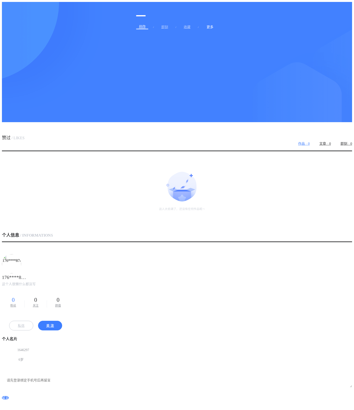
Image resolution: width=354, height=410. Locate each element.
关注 (36, 302)
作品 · (304, 143)
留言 (5, 398)
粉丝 (13, 302)
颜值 (58, 302)
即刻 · (346, 143)
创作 (142, 26)
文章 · (325, 143)
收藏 (187, 27)
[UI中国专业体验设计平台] (141, 10)
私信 (21, 326)
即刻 (164, 27)
